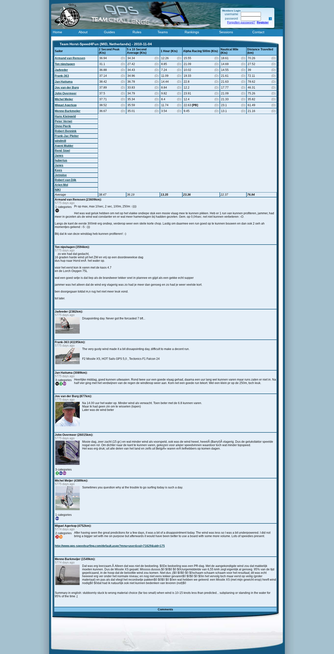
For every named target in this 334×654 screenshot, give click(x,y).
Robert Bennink (66, 131)
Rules (137, 32)
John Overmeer (66, 93)
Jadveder (61, 70)
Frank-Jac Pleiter (67, 136)
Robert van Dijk (65, 180)
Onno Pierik (63, 126)
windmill (60, 141)
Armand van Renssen (70, 58)
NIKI (58, 190)
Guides (109, 32)
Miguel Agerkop (66, 105)
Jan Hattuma (64, 81)
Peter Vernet (63, 121)
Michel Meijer (64, 99)
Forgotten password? (241, 22)
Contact (258, 32)
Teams (162, 32)
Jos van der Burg (67, 87)
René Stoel (62, 150)
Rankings (192, 32)
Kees (58, 170)
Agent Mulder (64, 145)
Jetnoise (61, 175)
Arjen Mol (61, 185)
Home (57, 32)
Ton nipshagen (65, 64)
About (83, 32)
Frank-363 (62, 76)
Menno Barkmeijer (67, 111)
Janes (59, 155)
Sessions (226, 32)
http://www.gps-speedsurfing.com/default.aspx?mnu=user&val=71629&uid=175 (110, 546)
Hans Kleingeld (65, 116)
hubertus (61, 160)
